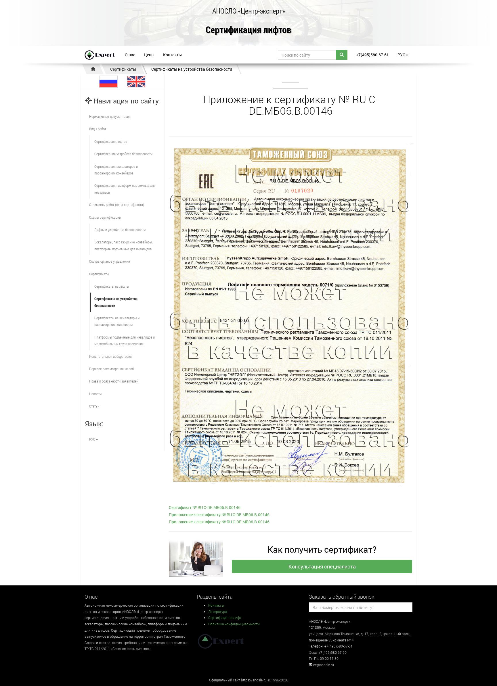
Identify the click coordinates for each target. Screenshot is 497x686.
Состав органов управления (109, 261)
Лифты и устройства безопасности (120, 229)
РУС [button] (401, 54)
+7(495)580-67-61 (372, 54)
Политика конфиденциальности (234, 624)
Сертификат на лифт (225, 617)
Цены (149, 54)
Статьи (94, 406)
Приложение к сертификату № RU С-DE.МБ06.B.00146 (219, 514)
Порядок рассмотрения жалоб (111, 368)
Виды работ (97, 128)
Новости (95, 393)
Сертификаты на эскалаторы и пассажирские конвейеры (116, 321)
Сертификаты (123, 69)
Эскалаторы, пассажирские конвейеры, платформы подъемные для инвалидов (123, 245)
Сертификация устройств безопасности (123, 153)
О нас (130, 54)
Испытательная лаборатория (110, 356)
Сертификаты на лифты (111, 286)
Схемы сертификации (105, 217)
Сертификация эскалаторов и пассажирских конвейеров (116, 170)
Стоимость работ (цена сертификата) (116, 204)
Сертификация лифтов (248, 30)
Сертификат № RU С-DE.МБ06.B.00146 (204, 507)
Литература (217, 611)
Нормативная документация (110, 116)
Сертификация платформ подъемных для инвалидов (124, 189)
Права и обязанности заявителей (113, 381)
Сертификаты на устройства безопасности (191, 69)
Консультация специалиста (322, 566)
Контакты (172, 54)
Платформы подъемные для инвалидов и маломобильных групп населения (124, 340)
